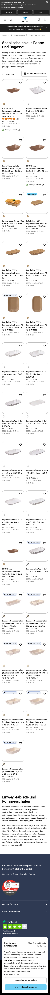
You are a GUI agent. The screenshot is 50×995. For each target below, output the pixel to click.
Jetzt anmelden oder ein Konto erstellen (24, 29)
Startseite (5, 35)
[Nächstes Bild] (46, 28)
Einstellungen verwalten (26, 980)
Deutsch (9, 12)
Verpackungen (19, 35)
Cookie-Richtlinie (11, 974)
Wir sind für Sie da (10, 904)
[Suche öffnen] (11, 20)
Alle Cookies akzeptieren (26, 987)
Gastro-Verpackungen (37, 35)
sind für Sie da (12, 874)
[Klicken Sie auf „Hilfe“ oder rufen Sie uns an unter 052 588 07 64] (39, 20)
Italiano (41, 12)
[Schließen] (47, 2)
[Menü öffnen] (5, 19)
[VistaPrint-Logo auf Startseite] (25, 19)
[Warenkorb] (45, 20)
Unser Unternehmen (11, 911)
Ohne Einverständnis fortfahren (37, 944)
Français (25, 12)
